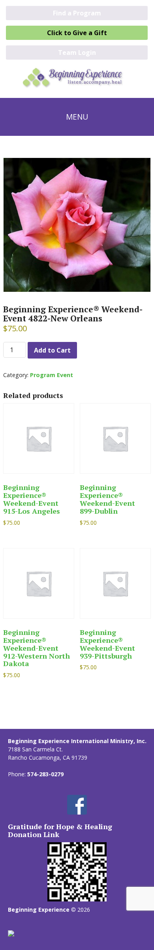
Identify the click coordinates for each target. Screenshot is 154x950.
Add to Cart (52, 350)
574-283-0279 (45, 774)
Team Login (77, 52)
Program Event (51, 375)
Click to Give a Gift (77, 32)
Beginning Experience (38, 909)
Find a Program (77, 13)
